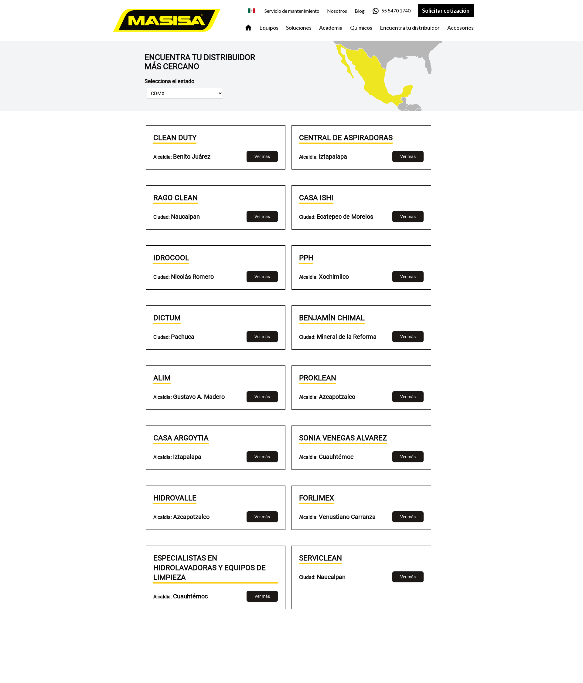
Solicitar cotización (445, 10)
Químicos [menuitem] (361, 27)
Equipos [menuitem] (268, 27)
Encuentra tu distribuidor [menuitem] (410, 27)
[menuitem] (248, 27)
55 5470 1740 (396, 10)
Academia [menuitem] (331, 27)
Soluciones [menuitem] (299, 27)
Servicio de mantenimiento (291, 11)
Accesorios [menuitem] (460, 27)
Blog (360, 11)
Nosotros (337, 11)
